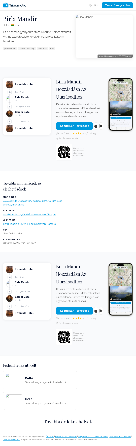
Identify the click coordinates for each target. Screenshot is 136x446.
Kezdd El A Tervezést (74, 125)
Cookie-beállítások (11, 439)
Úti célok (50, 436)
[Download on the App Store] (96, 126)
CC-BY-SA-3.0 (125, 56)
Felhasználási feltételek (66, 436)
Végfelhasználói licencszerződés (93, 436)
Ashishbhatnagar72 (107, 56)
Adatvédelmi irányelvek (120, 436)
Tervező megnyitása (117, 5)
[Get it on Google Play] (101, 126)
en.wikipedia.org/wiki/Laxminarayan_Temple (29, 214)
